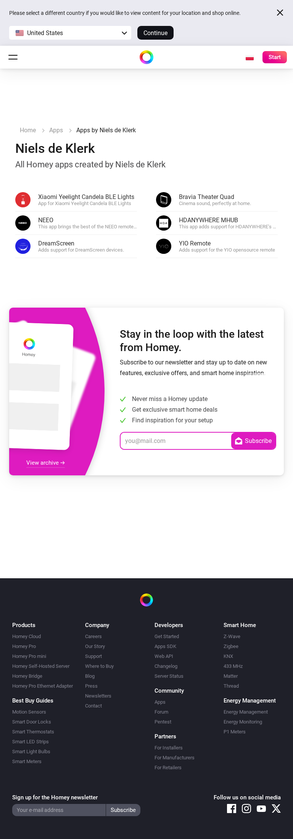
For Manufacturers (175, 757)
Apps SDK (165, 646)
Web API (164, 656)
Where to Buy (99, 666)
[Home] (146, 57)
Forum (161, 712)
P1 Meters (235, 732)
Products (23, 625)
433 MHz (233, 666)
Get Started (167, 636)
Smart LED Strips (30, 741)
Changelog (166, 666)
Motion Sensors (29, 712)
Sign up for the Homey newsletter (55, 797)
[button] (70, 33)
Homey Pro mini (29, 656)
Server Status (169, 676)
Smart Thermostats (33, 732)
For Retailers (168, 767)
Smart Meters (27, 761)
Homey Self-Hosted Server (40, 666)
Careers (93, 636)
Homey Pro (24, 646)
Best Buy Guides (32, 700)
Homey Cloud (26, 636)
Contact (93, 706)
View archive (43, 462)
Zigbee (231, 646)
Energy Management (246, 712)
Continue (155, 33)
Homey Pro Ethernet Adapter (42, 686)
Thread (231, 686)
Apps (160, 702)
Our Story (95, 646)
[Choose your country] (249, 57)
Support (93, 656)
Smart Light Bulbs (31, 751)
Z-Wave (232, 636)
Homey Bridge (27, 676)
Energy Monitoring (243, 722)
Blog (90, 676)
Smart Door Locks (31, 722)
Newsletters (98, 696)
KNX (228, 656)
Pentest (163, 722)
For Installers (169, 748)
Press (91, 686)
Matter (231, 676)
